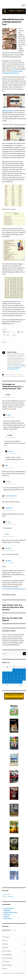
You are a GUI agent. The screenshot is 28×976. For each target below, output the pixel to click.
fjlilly (6, 465)
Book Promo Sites (7, 958)
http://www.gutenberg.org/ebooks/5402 (13, 588)
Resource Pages (6, 965)
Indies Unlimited (6, 973)
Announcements (8, 908)
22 (14, 679)
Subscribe (5, 947)
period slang (13, 376)
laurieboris (8, 548)
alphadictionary (6, 376)
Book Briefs (7, 910)
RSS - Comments (8, 896)
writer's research (20, 376)
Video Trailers (8, 918)
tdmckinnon (8, 508)
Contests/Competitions (10, 912)
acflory (7, 534)
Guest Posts (7, 914)
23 (17, 679)
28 (10, 682)
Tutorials (6, 916)
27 (7, 682)
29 (14, 682)
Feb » (21, 685)
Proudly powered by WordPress (18, 973)
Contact (4, 968)
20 (7, 679)
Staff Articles (20, 374)
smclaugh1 (8, 560)
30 (17, 682)
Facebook (23, 366)
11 (24, 673)
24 (20, 679)
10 (20, 673)
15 (14, 676)
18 (24, 676)
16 (17, 676)
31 (20, 682)
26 (4, 682)
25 (24, 679)
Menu (23, 5)
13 (7, 676)
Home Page (5, 937)
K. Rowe (6, 374)
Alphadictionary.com (8, 110)
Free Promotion (6, 951)
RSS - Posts (7, 894)
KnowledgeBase (7, 954)
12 (3, 676)
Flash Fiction (5, 961)
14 (10, 676)
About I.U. (5, 940)
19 (4, 679)
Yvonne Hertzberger (11, 496)
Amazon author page (15, 367)
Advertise (5, 944)
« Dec (6, 685)
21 (10, 679)
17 (20, 676)
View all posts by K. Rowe (13, 369)
